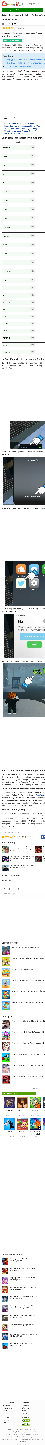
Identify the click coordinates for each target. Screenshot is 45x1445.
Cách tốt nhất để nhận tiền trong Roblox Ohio (21, 131)
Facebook (6, 1420)
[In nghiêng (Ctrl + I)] (13, 889)
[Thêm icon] (4, 889)
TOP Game (20, 10)
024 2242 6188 (19, 1437)
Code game (12, 24)
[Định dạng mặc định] (18, 889)
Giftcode (13, 875)
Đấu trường (7, 1405)
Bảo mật (25, 1410)
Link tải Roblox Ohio (12, 40)
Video (27, 4)
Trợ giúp (5, 1410)
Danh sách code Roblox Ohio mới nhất (19, 123)
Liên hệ (24, 1413)
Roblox (18, 875)
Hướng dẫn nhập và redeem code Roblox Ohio (22, 126)
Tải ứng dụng (7, 1408)
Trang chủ (10, 10)
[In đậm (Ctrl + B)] (9, 889)
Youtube (5, 1423)
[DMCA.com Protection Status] (26, 1425)
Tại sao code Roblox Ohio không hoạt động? (21, 129)
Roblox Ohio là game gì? (13, 134)
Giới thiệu (25, 1405)
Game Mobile (30, 10)
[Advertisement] (22, 395)
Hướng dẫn (16, 4)
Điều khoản (26, 1408)
